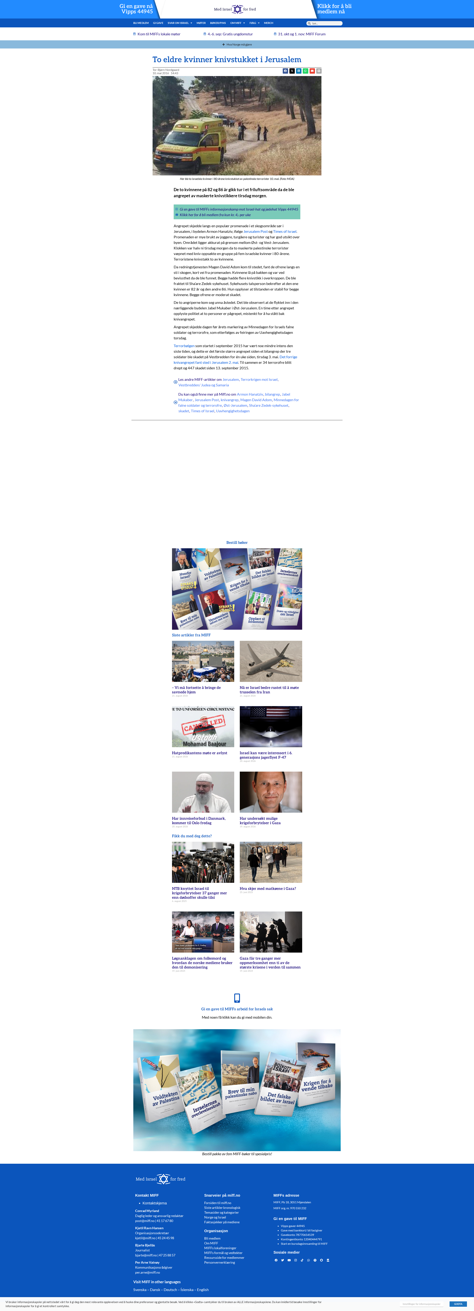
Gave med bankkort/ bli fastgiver (301, 1230)
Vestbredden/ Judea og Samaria (203, 385)
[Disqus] (237, 473)
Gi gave (158, 22)
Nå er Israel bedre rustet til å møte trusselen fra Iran (269, 690)
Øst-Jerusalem (235, 405)
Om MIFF (211, 1243)
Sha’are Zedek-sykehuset (268, 405)
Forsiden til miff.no (217, 1203)
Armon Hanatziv (250, 394)
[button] (292, 71)
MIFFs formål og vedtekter (223, 1253)
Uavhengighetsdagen (233, 411)
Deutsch (170, 1289)
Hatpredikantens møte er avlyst (199, 753)
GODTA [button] (458, 1303)
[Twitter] (283, 1260)
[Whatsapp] (308, 1260)
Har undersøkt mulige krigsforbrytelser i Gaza (260, 820)
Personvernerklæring (219, 1262)
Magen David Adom (256, 399)
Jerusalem (231, 379)
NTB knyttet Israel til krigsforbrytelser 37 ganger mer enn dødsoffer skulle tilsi (199, 893)
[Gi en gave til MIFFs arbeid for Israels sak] (237, 998)
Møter (201, 22)
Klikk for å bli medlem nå (334, 9)
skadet (183, 411)
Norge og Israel (215, 1217)
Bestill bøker (237, 542)
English (203, 1289)
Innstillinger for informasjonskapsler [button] (421, 1303)
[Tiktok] (302, 1260)
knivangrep (229, 399)
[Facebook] (276, 1260)
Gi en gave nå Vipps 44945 (136, 9)
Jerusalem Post (255, 231)
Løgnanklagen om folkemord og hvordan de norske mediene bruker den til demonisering (202, 963)
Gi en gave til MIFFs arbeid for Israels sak (237, 1009)
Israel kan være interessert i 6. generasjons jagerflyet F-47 (266, 755)
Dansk (155, 1289)
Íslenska (187, 1289)
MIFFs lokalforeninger (220, 1248)
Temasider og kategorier (221, 1212)
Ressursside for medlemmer (224, 1257)
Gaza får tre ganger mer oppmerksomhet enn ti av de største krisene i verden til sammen (270, 963)
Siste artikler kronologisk (222, 1208)
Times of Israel (284, 231)
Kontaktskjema (155, 1203)
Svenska (139, 1289)
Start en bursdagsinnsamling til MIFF (304, 1243)
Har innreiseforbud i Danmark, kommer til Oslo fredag (199, 820)
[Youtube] (289, 1260)
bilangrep (272, 394)
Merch (268, 22)
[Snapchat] (321, 1260)
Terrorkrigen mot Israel (259, 379)
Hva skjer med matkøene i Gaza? (268, 889)
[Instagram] (295, 1260)
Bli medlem (141, 22)
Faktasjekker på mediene (222, 1222)
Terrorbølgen (184, 345)
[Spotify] (315, 1260)
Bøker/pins (218, 22)
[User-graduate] (328, 1260)
